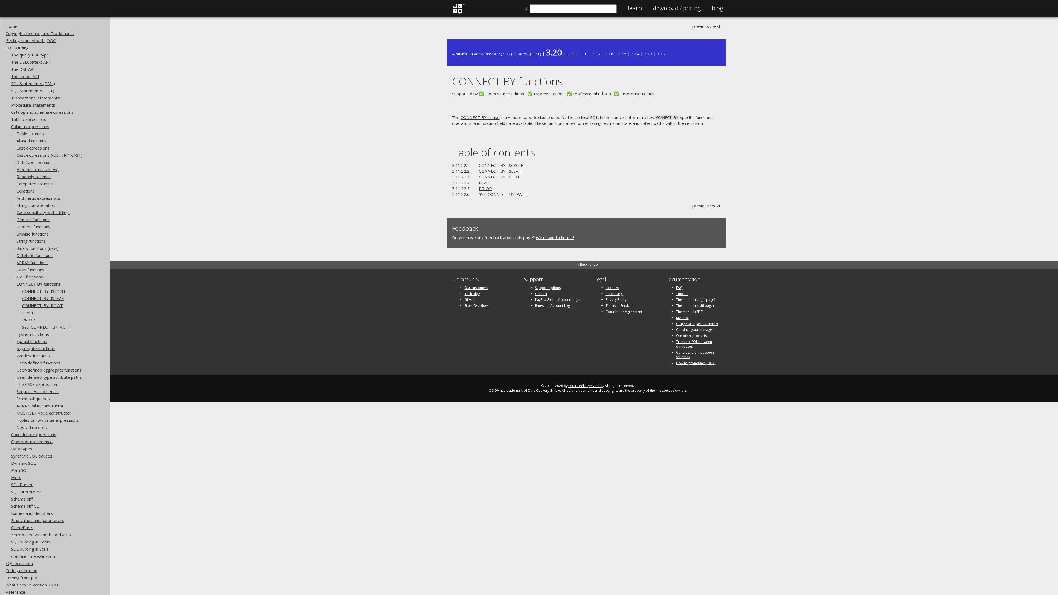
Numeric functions (33, 226)
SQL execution (19, 563)
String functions (31, 241)
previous (700, 26)
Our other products (691, 335)
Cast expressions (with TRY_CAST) (49, 155)
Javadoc (682, 317)
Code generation (21, 570)
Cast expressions (33, 148)
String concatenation (36, 205)
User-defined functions (38, 363)
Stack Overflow (476, 305)
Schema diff (22, 499)
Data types (21, 448)
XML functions (30, 277)
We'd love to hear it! (555, 237)
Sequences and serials (38, 391)
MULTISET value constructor (44, 413)
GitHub (470, 299)
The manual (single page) (695, 299)
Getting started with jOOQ (31, 40)
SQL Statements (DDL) (32, 90)
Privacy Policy (616, 299)
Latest (523, 53)
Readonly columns (34, 176)
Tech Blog (472, 293)
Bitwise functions (33, 234)
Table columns (30, 133)
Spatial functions (32, 341)
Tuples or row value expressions (48, 420)
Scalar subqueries (33, 398)
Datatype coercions (35, 162)
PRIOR (28, 320)
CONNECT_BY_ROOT (42, 305)
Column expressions (30, 126)
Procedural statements (33, 105)
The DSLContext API (30, 62)
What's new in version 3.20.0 (33, 585)
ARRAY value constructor (40, 406)
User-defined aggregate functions (49, 370)
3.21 (535, 53)
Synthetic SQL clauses (31, 456)
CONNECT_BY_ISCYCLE (44, 291)
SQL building (17, 47)
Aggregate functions (36, 348)
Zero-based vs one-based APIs (41, 534)
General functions (33, 219)
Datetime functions (35, 255)
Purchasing (614, 293)
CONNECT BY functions (39, 284)
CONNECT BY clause (480, 117)
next (716, 26)
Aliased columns (32, 141)
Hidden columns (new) (38, 169)
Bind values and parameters (37, 520)
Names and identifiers (32, 513)
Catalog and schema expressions (42, 112)
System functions (33, 334)
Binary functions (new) (37, 248)
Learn (635, 8)
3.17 (596, 53)
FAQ (679, 287)
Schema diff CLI (25, 506)
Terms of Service (618, 305)
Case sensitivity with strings (43, 212)
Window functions (33, 355)
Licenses (612, 287)
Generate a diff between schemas (695, 354)
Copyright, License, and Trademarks (40, 33)
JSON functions (30, 269)
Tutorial (682, 293)
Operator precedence (32, 441)
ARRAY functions (32, 262)
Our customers (476, 287)
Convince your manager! (695, 329)
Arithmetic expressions (38, 198)
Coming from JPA (21, 577)
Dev (496, 53)
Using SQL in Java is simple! (697, 323)
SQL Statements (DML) (33, 83)
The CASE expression (37, 384)
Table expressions (28, 119)
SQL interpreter (26, 491)
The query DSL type (30, 55)
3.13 (648, 53)
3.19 (570, 53)
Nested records (32, 427)
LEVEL (28, 312)
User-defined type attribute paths (49, 377)
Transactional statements (35, 98)
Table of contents (493, 152)
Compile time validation (33, 556)
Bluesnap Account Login (554, 305)
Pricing (677, 8)
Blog (717, 8)
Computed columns (35, 183)
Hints (16, 477)
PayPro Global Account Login (557, 299)
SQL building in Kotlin (30, 542)
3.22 (506, 53)
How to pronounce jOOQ (696, 363)
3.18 (583, 53)
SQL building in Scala (30, 549)
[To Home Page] (458, 13)
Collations (26, 191)
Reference (15, 592)
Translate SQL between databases (694, 344)
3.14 (635, 53)
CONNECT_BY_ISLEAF (43, 298)
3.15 (622, 53)
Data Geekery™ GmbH (585, 385)
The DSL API (23, 69)
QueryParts (22, 527)
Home (11, 26)
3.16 (609, 53)
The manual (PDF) (689, 311)
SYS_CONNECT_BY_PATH (46, 327)
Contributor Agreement (624, 311)
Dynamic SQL (23, 463)
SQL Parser (22, 484)
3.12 (661, 53)
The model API (25, 76)
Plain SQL (20, 470)
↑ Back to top (587, 264)
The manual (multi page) (695, 305)
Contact (541, 293)
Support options (548, 287)
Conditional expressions (33, 434)
